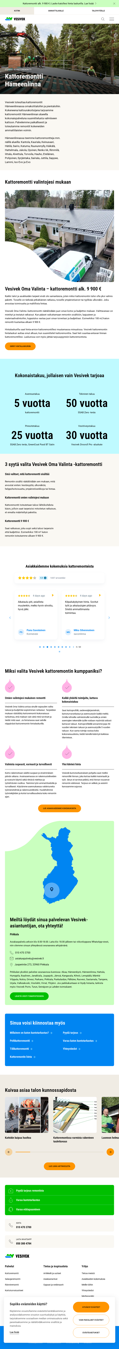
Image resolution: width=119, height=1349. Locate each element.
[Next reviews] (109, 617)
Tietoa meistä (88, 1273)
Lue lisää (14, 1332)
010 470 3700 (22, 952)
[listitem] (32, 403)
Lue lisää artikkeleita (59, 1166)
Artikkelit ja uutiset (52, 1273)
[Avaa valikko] (111, 19)
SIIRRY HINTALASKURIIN (20, 346)
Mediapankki (88, 1296)
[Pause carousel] (59, 651)
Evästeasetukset (91, 1333)
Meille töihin (87, 1284)
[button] (102, 19)
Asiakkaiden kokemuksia (93, 1279)
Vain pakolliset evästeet (91, 1320)
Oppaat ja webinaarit (53, 1284)
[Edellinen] (8, 1152)
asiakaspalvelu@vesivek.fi (29, 958)
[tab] (40, 647)
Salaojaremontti (12, 1279)
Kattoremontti (24, 69)
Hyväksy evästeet (91, 1307)
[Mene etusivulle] (15, 19)
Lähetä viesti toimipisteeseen (29, 996)
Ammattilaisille (56, 11)
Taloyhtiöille (98, 11)
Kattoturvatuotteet (14, 1290)
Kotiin (17, 11)
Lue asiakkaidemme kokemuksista (59, 808)
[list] (59, 419)
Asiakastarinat (50, 1279)
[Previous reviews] (10, 617)
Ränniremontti (12, 1284)
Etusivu (8, 69)
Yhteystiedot (88, 1290)
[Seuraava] (110, 1152)
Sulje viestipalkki (114, 4)
